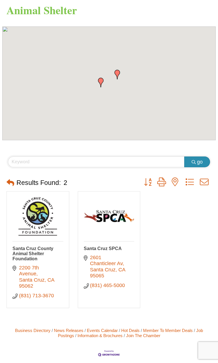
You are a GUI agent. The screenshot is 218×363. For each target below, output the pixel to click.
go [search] (200, 162)
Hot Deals (130, 330)
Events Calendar (102, 330)
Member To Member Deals (168, 330)
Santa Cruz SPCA (103, 248)
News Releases (68, 330)
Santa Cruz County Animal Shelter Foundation (32, 253)
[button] (117, 74)
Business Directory (33, 330)
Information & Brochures (100, 335)
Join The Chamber (143, 335)
